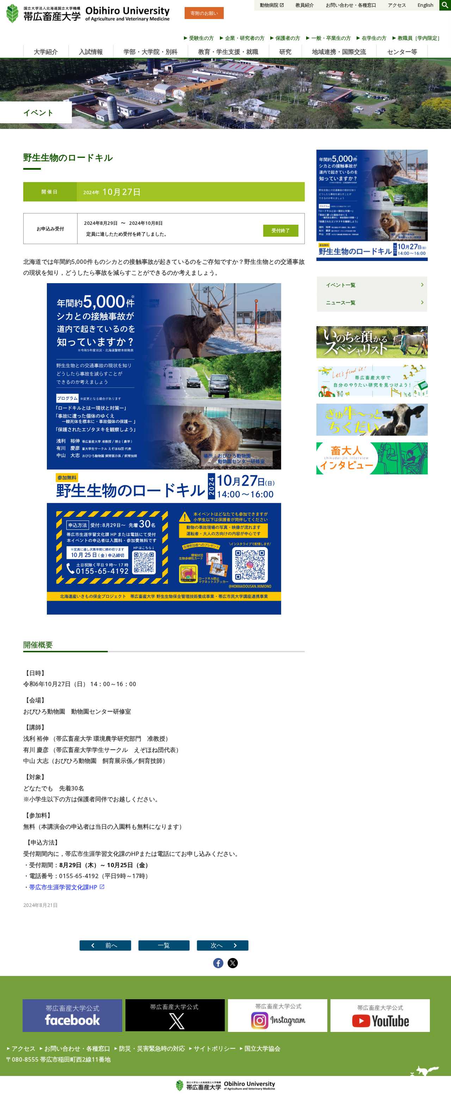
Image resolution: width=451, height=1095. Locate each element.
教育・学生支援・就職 (228, 52)
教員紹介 (305, 5)
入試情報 (91, 52)
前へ (111, 945)
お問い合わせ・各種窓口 (351, 5)
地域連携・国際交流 (339, 52)
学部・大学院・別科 (151, 52)
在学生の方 (374, 38)
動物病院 (269, 5)
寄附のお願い (204, 13)
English (425, 5)
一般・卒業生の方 (331, 38)
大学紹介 (46, 52)
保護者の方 (288, 38)
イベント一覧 (341, 284)
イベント (38, 112)
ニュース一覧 (341, 302)
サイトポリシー (215, 1048)
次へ (217, 945)
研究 (285, 52)
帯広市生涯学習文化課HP (63, 887)
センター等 (402, 52)
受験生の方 (201, 38)
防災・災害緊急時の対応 (152, 1048)
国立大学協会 (262, 1048)
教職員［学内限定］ (420, 38)
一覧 (164, 945)
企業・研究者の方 (245, 38)
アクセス (397, 5)
